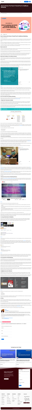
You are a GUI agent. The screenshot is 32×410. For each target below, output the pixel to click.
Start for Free (26, 1)
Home (1, 13)
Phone (2, 333)
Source (1, 86)
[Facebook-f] (24, 402)
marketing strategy (17, 98)
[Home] (2, 1)
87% (8, 220)
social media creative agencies (7, 171)
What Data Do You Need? (21, 382)
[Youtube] (28, 402)
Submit (20, 385)
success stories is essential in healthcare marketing (9, 178)
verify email (21, 125)
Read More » (1, 364)
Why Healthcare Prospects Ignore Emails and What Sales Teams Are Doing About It (7, 360)
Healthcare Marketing (4, 13)
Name (19, 373)
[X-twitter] (25, 402)
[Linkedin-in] (27, 402)
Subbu (1, 34)
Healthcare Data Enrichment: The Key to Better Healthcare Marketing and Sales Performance (23, 360)
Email (2, 330)
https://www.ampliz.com (6, 318)
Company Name (21, 379)
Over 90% (24, 240)
